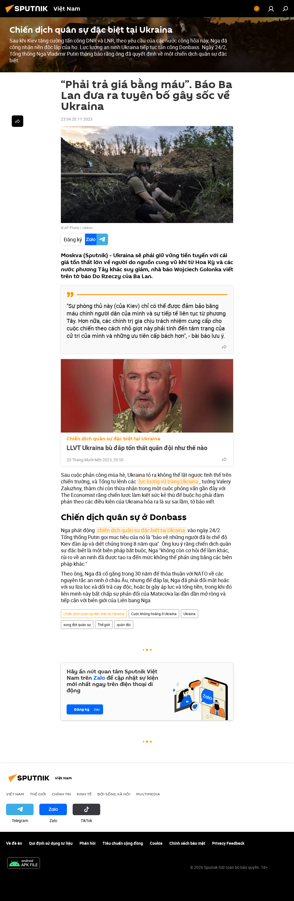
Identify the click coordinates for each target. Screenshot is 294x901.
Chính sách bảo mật (187, 843)
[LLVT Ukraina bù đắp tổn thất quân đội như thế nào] (147, 396)
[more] (224, 346)
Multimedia (148, 794)
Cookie (156, 843)
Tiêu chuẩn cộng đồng (122, 843)
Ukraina (189, 613)
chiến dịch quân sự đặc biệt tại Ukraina (141, 530)
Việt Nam (15, 794)
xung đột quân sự (77, 624)
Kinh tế (84, 794)
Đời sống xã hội (113, 794)
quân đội (124, 624)
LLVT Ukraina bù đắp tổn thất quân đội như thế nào (137, 448)
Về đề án (14, 843)
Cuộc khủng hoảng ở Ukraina (154, 613)
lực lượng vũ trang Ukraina (168, 481)
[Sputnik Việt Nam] (28, 13)
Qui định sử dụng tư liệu (51, 843)
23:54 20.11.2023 (76, 119)
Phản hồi (88, 843)
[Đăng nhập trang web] (271, 8)
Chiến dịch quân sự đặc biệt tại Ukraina (113, 438)
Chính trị (61, 794)
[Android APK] (23, 863)
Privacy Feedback (228, 843)
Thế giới (104, 624)
